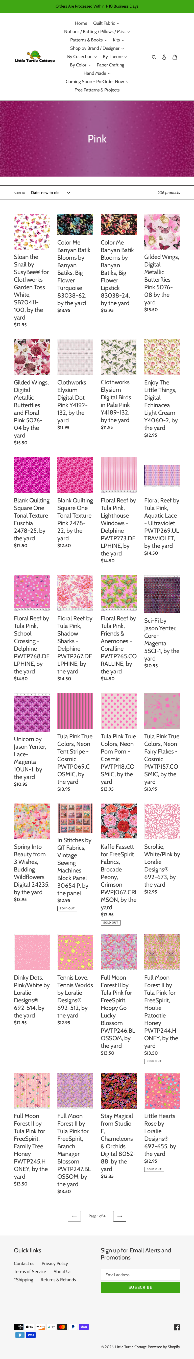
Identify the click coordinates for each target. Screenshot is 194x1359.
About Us (62, 1271)
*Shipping (23, 1279)
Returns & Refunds (58, 1279)
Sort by (20, 193)
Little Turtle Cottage (131, 1347)
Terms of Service (30, 1271)
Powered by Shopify (164, 1347)
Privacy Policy (55, 1263)
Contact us (24, 1263)
